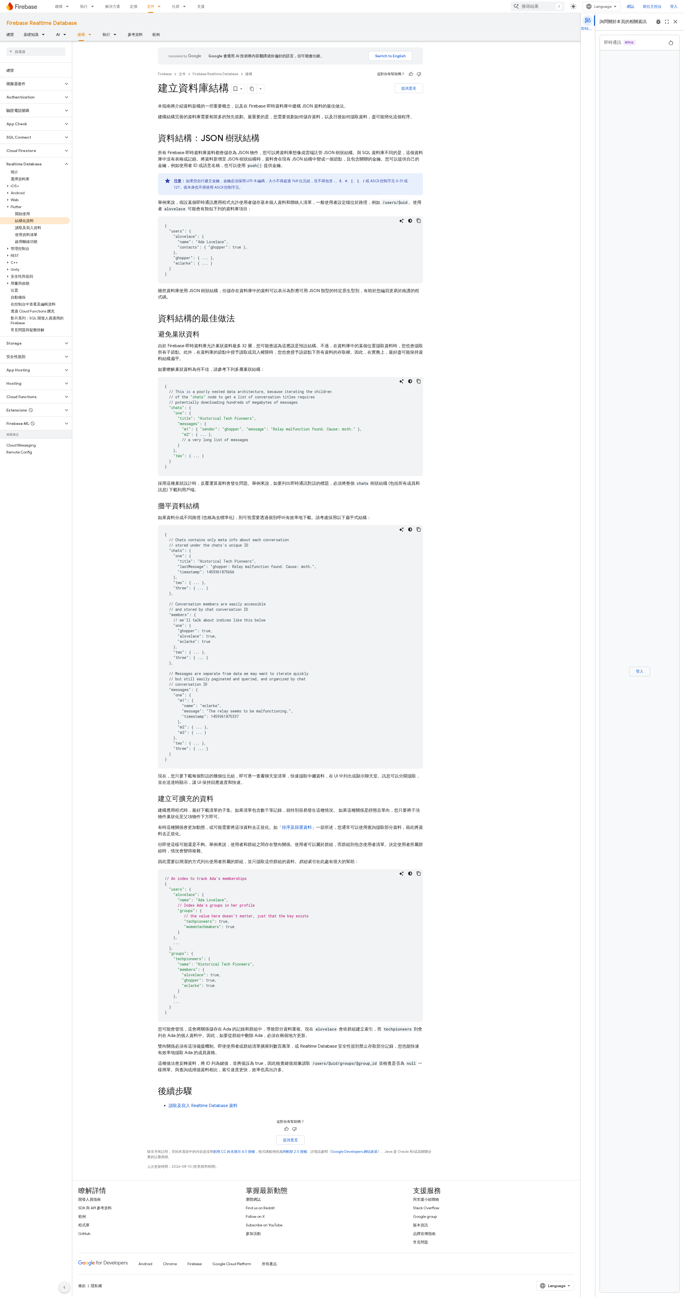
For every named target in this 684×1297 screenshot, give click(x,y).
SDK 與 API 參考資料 (95, 1208)
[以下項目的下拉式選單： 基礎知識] (44, 34)
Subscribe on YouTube (264, 1225)
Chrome (170, 1263)
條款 (82, 1286)
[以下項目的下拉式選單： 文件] (160, 6)
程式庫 (84, 1225)
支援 (201, 6)
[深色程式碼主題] (410, 220)
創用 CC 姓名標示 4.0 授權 (234, 1151)
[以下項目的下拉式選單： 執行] (94, 6)
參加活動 (253, 1233)
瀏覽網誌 (253, 1199)
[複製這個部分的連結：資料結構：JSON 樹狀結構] (265, 139)
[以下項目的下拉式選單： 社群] (186, 6)
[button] (31, 83)
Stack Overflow (426, 1208)
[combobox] (537, 6)
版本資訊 (420, 1225)
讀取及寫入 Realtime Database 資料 (203, 1105)
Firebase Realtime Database (41, 23)
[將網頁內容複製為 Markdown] (252, 88)
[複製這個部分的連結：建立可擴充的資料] (218, 799)
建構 (59, 6)
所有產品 (269, 1263)
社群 (176, 6)
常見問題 (420, 1242)
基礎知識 (31, 34)
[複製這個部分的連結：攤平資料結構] (205, 506)
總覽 (10, 34)
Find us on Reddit (260, 1208)
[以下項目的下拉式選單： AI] (66, 34)
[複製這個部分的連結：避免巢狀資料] (205, 334)
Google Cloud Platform (231, 1263)
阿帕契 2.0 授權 (295, 1151)
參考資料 (135, 34)
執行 (84, 6)
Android (145, 1263)
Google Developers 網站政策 (354, 1151)
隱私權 (96, 1286)
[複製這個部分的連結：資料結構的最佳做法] (240, 319)
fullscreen (667, 21)
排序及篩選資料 (297, 827)
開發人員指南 (89, 1199)
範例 (156, 34)
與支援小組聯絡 (426, 1199)
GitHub (84, 1233)
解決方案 (112, 6)
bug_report (658, 21)
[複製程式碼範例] (418, 220)
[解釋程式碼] (401, 220)
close (675, 21)
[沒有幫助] (419, 74)
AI (58, 34)
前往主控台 (652, 6)
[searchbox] (35, 51)
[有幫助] (411, 74)
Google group (425, 1216)
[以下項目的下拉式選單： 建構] (69, 6)
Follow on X (255, 1216)
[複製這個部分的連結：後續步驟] (197, 1092)
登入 (674, 6)
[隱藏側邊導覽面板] (64, 1287)
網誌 (630, 6)
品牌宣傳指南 (424, 1233)
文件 (150, 6)
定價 (133, 6)
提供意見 (408, 88)
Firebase (165, 74)
